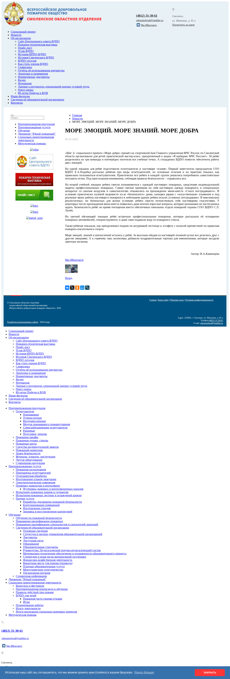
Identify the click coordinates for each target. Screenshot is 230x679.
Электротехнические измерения (35, 482)
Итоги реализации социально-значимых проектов (46, 611)
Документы (30, 537)
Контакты (17, 102)
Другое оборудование (29, 459)
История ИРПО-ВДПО (32, 54)
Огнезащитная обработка (31, 475)
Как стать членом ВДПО (33, 63)
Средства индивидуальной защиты (37, 446)
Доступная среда (33, 540)
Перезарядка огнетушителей (33, 472)
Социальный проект (23, 31)
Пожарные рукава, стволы (32, 440)
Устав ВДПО (26, 51)
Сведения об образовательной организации (37, 99)
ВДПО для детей (26, 595)
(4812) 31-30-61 (146, 15)
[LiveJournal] (87, 287)
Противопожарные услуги (34, 127)
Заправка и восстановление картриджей (47, 511)
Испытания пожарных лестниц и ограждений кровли (49, 495)
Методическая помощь (32, 143)
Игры (26, 601)
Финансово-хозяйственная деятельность (47, 559)
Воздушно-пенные (34, 421)
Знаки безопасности (28, 453)
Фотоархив (25, 83)
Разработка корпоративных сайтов (22, 322)
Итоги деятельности (28, 608)
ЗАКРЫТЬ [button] (210, 672)
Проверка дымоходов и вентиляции (38, 485)
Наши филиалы (20, 96)
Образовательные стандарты (40, 547)
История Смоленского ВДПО (36, 57)
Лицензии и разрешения (33, 73)
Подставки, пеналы (35, 434)
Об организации (21, 38)
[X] (72, 287)
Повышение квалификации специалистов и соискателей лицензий (57, 524)
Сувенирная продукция (30, 463)
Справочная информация (31, 576)
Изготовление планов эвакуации (36, 479)
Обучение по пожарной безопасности (39, 517)
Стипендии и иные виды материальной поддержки (54, 556)
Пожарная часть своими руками (42, 598)
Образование (31, 543)
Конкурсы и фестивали (30, 585)
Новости (16, 34)
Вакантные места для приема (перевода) (47, 563)
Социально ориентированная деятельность (35, 582)
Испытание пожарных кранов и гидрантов (42, 492)
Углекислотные (32, 417)
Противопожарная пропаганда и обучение (42, 589)
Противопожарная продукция (36, 124)
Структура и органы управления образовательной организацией (62, 534)
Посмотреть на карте (183, 25)
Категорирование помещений (41, 505)
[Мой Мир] (82, 287)
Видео (22, 80)
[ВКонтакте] (67, 287)
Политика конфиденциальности (199, 300)
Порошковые (31, 414)
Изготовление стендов (37, 508)
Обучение (24, 130)
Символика (25, 67)
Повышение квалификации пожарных (39, 521)
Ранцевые (29, 430)
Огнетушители (25, 411)
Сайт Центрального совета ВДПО (39, 41)
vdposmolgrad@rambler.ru (149, 20)
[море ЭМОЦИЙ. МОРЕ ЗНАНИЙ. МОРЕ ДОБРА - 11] (71, 271)
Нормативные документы (34, 76)
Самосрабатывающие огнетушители (45, 427)
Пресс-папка (25, 89)
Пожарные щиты (26, 443)
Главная (153, 300)
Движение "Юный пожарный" (37, 133)
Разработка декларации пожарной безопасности (52, 501)
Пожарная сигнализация (31, 469)
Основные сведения (35, 530)
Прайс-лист (25, 47)
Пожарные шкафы (27, 437)
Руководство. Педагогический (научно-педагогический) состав (62, 550)
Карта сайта (163, 300)
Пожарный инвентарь (29, 450)
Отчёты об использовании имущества (41, 70)
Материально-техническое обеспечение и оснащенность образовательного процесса (74, 553)
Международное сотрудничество (43, 569)
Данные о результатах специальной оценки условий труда (53, 86)
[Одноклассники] (77, 287)
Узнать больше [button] (144, 672)
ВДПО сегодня (27, 60)
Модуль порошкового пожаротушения (46, 424)
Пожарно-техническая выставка (37, 44)
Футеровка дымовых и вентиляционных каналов (53, 488)
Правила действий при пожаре (35, 592)
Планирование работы (29, 605)
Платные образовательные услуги (44, 566)
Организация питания (36, 572)
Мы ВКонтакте (74, 259)
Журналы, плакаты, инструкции (35, 456)
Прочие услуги (25, 498)
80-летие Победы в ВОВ (33, 93)
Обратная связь (177, 300)
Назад (68, 278)
